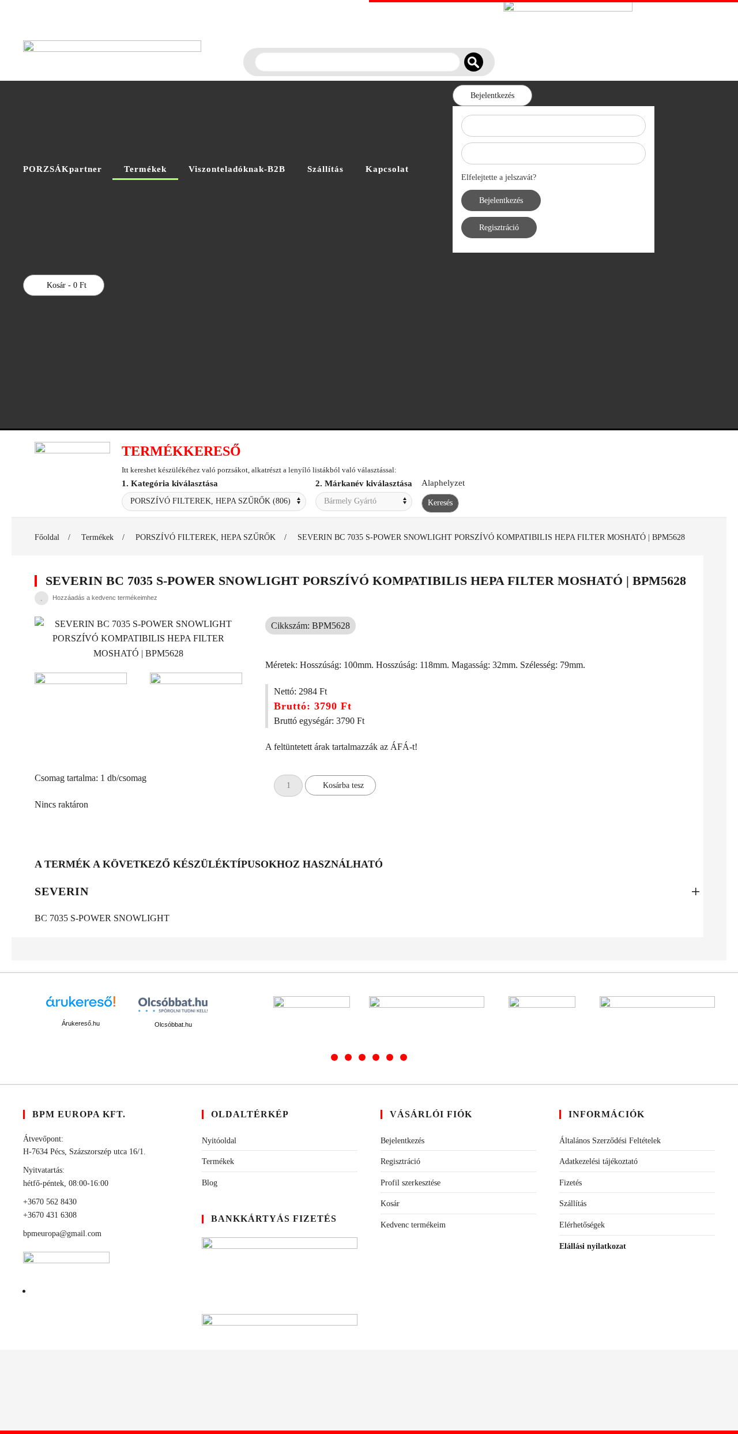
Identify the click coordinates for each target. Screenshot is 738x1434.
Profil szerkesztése (410, 1182)
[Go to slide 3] (362, 1057)
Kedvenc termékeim (413, 1225)
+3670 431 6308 (50, 1215)
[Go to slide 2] (348, 1057)
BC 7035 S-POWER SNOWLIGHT (102, 918)
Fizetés (570, 1182)
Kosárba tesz (343, 785)
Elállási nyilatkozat (592, 1246)
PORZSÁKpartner (62, 169)
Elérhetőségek (582, 1225)
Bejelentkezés (492, 95)
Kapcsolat (387, 169)
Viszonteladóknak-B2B (237, 169)
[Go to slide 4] (375, 1057)
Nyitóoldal (219, 1140)
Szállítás (325, 169)
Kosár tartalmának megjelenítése (338, 349)
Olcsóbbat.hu (173, 1024)
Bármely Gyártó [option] (350, 501)
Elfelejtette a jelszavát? (498, 177)
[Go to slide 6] (403, 1057)
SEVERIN (62, 891)
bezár (233, 349)
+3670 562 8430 (50, 1201)
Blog (209, 1182)
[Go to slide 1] (334, 1057)
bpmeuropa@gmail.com (62, 1233)
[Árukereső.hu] (80, 1005)
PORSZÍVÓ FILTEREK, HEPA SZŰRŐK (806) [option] (210, 501)
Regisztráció (499, 227)
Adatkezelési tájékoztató (598, 1161)
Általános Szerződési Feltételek (610, 1140)
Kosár (390, 1203)
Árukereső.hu (81, 1023)
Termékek (145, 169)
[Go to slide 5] (389, 1057)
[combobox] (214, 501)
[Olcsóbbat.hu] (173, 1004)
